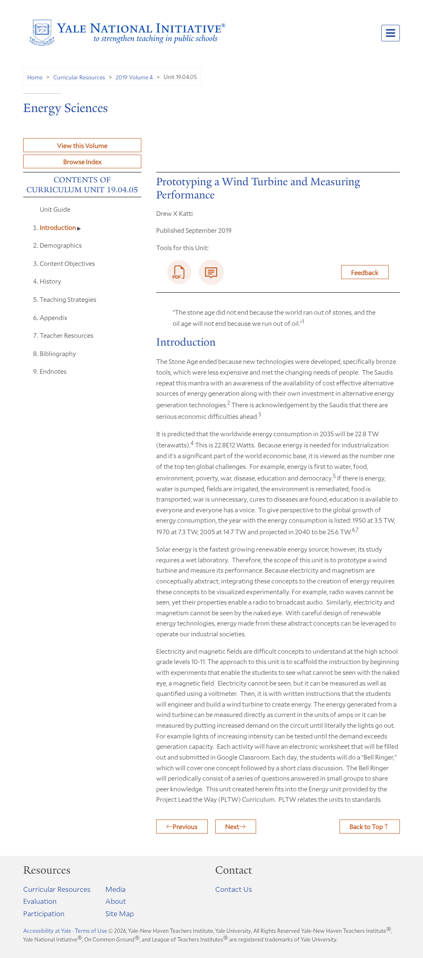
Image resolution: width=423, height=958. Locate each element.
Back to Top (366, 826)
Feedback (364, 272)
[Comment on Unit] (211, 272)
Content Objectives (67, 263)
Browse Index (82, 161)
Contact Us (233, 889)
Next (232, 826)
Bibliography (58, 353)
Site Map (119, 913)
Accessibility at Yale (47, 930)
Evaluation (40, 901)
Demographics (61, 245)
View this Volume (82, 145)
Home (35, 77)
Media (115, 889)
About (115, 901)
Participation (43, 913)
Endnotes (53, 371)
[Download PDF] (179, 272)
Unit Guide (55, 209)
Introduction (58, 227)
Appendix (54, 317)
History (50, 281)
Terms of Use (91, 930)
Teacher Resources (66, 335)
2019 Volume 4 (134, 77)
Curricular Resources (79, 77)
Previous (185, 826)
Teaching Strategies (68, 299)
